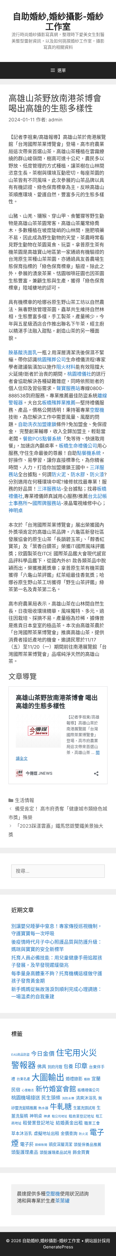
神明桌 (15, 510)
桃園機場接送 (25, 1098)
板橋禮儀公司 (88, 1090)
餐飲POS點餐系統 (42, 439)
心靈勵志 (28, 1090)
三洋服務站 (49, 489)
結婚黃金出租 (69, 1123)
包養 (68, 1066)
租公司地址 (59, 1116)
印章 (81, 1066)
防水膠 (78, 474)
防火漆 (97, 474)
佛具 (41, 1066)
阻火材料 (65, 367)
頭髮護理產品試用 (55, 1152)
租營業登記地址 (38, 1123)
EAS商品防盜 (20, 1055)
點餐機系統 (89, 453)
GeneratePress (58, 1247)
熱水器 (43, 1108)
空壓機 (97, 410)
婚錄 (87, 1079)
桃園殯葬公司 (51, 359)
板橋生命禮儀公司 (78, 446)
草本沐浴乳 (21, 1133)
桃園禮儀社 (79, 374)
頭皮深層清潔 (60, 1144)
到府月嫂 (55, 1067)
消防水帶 (68, 1098)
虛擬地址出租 (46, 1133)
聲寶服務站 (68, 388)
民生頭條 (51, 1098)
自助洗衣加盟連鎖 (37, 424)
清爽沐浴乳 (86, 1098)
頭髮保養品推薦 (87, 1144)
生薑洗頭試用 (84, 1108)
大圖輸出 (48, 1077)
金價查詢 (69, 1133)
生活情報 (24, 800)
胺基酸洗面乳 (22, 352)
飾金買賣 (81, 1152)
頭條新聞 (41, 1145)
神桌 (47, 1116)
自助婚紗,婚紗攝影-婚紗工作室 (58, 21)
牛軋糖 (61, 1106)
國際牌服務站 (46, 503)
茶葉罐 (62, 1201)
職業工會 (92, 1123)
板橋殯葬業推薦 (58, 403)
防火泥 (59, 474)
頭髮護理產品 (24, 1152)
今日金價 (43, 1053)
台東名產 (23, 1079)
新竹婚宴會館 (55, 1088)
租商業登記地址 (81, 1116)
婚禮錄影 (74, 1078)
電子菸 (27, 1144)
